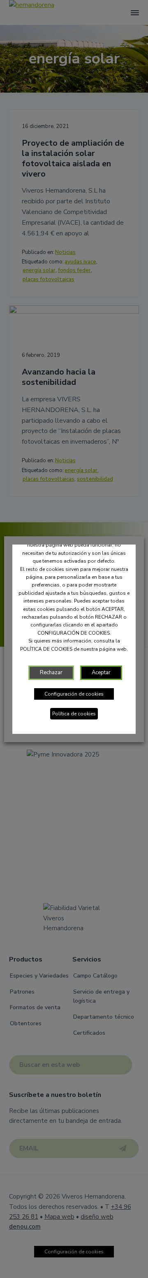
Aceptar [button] (101, 672)
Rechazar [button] (51, 672)
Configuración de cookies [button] (74, 694)
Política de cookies (74, 713)
